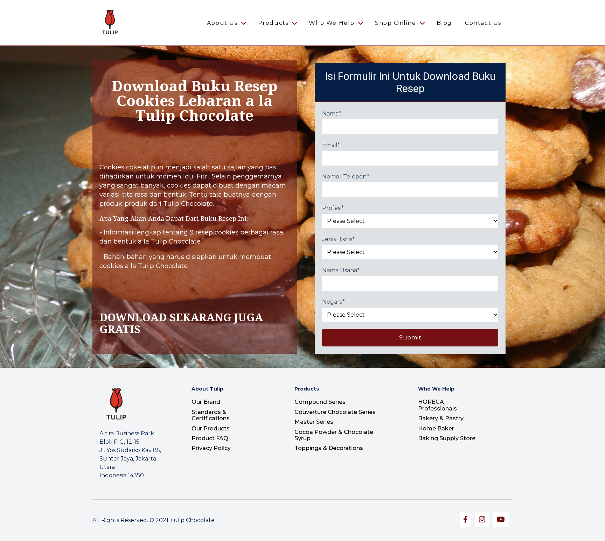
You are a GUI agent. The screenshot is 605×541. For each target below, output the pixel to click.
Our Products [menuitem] (211, 428)
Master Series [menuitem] (313, 422)
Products (273, 23)
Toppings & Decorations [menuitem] (328, 448)
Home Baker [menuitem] (436, 428)
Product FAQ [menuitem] (210, 438)
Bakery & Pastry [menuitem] (441, 418)
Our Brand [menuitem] (206, 402)
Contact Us (483, 23)
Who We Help (332, 23)
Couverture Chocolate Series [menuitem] (335, 412)
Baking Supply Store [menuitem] (446, 438)
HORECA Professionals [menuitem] (437, 405)
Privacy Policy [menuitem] (211, 448)
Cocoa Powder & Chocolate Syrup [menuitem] (333, 435)
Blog (444, 23)
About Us (222, 23)
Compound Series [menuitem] (320, 402)
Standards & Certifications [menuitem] (211, 415)
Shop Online (395, 23)
